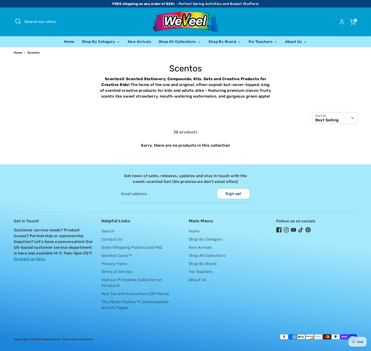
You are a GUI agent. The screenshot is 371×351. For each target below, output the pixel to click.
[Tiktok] (300, 229)
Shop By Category (99, 41)
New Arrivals (139, 41)
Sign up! (233, 193)
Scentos (33, 52)
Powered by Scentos (77, 339)
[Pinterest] (308, 229)
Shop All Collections (178, 41)
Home (69, 41)
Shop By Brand (222, 41)
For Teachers (261, 41)
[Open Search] (18, 21)
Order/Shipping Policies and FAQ (131, 247)
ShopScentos (51, 339)
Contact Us (111, 239)
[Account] (342, 22)
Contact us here (29, 259)
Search (108, 231)
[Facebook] (278, 229)
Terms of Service (116, 271)
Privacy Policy (114, 263)
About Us (294, 41)
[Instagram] (286, 229)
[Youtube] (293, 229)
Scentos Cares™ (116, 255)
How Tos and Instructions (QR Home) (135, 293)
